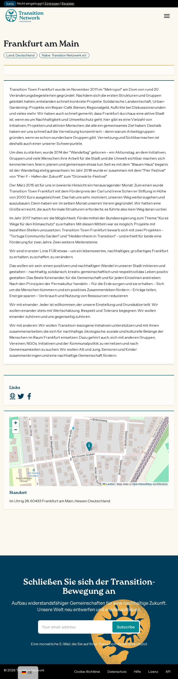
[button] (89, 446)
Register (68, 3)
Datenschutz (117, 672)
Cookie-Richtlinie (87, 672)
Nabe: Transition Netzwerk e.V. (64, 55)
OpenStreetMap (142, 484)
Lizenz (153, 672)
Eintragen (52, 3)
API (168, 672)
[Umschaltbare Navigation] (166, 16)
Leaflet (110, 484)
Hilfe (137, 672)
